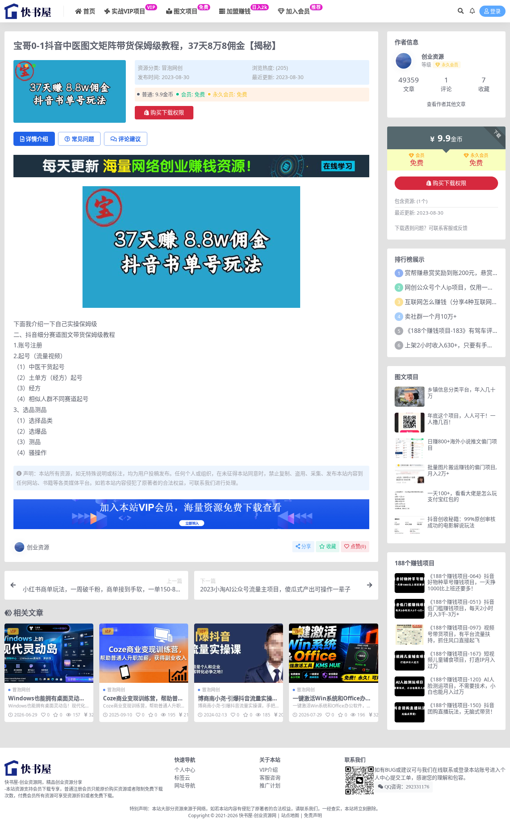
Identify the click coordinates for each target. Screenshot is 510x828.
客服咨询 (269, 777)
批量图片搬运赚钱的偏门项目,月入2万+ (462, 470)
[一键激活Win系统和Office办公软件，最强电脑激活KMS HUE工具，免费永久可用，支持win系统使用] (333, 653)
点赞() (358, 546)
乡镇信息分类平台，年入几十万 (461, 392)
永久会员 (479, 155)
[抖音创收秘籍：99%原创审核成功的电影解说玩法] (410, 526)
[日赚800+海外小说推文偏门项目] (410, 448)
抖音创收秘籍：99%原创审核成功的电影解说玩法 (461, 522)
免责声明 (313, 815)
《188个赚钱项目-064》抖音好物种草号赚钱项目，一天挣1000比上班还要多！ (461, 582)
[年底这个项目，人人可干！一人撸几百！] (410, 422)
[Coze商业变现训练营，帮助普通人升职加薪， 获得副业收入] (143, 653)
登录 (495, 11)
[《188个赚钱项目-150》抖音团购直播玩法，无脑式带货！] (410, 712)
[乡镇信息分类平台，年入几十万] (410, 396)
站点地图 (290, 815)
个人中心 (184, 769)
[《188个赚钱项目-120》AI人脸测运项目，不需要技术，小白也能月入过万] (410, 686)
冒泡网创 (172, 67)
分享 (306, 546)
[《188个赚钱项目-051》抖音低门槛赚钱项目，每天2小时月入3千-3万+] (410, 609)
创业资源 (38, 547)
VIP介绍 (268, 769)
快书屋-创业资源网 (258, 815)
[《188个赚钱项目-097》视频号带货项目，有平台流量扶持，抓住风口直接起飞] (410, 634)
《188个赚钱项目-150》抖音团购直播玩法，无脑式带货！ (461, 708)
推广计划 (269, 785)
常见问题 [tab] (83, 139)
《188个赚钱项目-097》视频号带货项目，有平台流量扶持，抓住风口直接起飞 (460, 634)
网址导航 (184, 785)
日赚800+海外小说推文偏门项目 (462, 444)
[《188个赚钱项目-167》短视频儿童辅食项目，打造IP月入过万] (410, 661)
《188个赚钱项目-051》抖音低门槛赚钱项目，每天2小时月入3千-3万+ (460, 608)
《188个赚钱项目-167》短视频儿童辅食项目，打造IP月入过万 (461, 660)
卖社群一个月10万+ (431, 316)
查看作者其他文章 (446, 104)
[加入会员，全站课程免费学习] (191, 165)
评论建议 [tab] (129, 139)
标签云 (182, 777)
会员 (420, 155)
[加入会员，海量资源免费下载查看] (191, 516)
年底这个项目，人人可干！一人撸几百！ (461, 418)
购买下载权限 (167, 113)
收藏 (331, 546)
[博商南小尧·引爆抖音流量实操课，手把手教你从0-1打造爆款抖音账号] (238, 653)
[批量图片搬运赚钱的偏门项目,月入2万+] (410, 474)
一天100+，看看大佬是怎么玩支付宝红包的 (462, 496)
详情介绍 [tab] (37, 139)
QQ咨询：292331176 (406, 787)
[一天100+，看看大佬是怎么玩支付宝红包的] (410, 500)
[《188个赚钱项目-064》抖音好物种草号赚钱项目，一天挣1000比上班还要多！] (410, 583)
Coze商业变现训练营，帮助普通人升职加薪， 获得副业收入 (143, 701)
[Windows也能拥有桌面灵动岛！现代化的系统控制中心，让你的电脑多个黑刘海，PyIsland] (48, 653)
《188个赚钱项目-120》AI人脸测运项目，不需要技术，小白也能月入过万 (461, 686)
